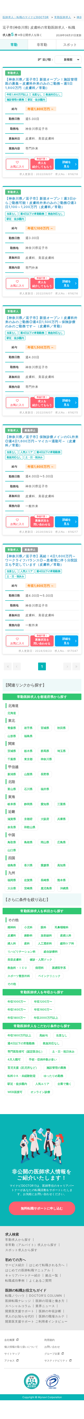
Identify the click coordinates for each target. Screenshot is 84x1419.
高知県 (61, 865)
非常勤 (42, 44)
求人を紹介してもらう (42, 164)
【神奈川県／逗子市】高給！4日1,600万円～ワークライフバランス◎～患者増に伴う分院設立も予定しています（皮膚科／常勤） (41, 560)
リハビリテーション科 (22, 951)
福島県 (28, 736)
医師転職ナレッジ (18, 1300)
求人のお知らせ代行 (19, 1316)
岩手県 (28, 728)
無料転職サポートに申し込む (42, 1208)
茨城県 (12, 751)
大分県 (12, 888)
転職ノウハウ (15, 1295)
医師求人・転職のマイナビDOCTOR (26, 17)
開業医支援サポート (19, 1311)
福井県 (45, 789)
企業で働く (65, 1083)
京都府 (28, 819)
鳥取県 (12, 842)
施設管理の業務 (56, 1067)
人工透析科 (45, 943)
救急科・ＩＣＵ (17, 967)
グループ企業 (52, 1353)
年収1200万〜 (43, 1001)
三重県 (61, 804)
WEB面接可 (15, 1092)
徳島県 (12, 865)
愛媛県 (45, 865)
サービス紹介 (15, 1265)
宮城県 (45, 728)
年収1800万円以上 (19, 1035)
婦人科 (12, 943)
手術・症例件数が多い (43, 1059)
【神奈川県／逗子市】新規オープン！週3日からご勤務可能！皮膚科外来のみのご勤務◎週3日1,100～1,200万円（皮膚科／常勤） (40, 202)
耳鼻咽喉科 (61, 927)
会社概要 (9, 1339)
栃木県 (28, 751)
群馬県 (45, 751)
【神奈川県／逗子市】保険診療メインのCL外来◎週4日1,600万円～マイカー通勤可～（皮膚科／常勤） (42, 441)
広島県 (61, 842)
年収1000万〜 (17, 1001)
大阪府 (45, 819)
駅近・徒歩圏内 (17, 1083)
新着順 (68, 59)
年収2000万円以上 (46, 1017)
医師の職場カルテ (52, 1316)
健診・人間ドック (41, 959)
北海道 (12, 713)
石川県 (28, 789)
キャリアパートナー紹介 (23, 1275)
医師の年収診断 (50, 1311)
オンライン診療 (40, 1092)
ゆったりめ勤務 (53, 1075)
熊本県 (61, 880)
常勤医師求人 (62, 17)
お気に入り (17, 166)
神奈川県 (46, 759)
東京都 (28, 759)
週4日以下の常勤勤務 (21, 1043)
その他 (12, 984)
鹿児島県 (46, 888)
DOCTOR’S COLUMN (45, 1295)
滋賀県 (12, 819)
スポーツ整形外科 (19, 976)
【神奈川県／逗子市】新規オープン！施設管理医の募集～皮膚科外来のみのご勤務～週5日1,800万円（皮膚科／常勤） (41, 83)
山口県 (12, 850)
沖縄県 (64, 888)
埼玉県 (61, 751)
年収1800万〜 (17, 1017)
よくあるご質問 (40, 1280)
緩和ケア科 (67, 943)
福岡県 (12, 880)
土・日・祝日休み (63, 1051)
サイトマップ (12, 1353)
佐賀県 (28, 880)
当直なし (61, 1035)
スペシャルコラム (18, 1305)
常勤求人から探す (18, 1239)
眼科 (43, 927)
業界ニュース (45, 1305)
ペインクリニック (49, 976)
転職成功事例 (15, 1280)
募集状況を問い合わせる (42, 522)
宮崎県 (28, 888)
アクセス (9, 1360)
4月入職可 (14, 1059)
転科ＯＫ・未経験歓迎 (22, 1075)
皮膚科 (12, 935)
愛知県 (45, 804)
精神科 (12, 927)
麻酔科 (28, 935)
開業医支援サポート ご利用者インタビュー (36, 1321)
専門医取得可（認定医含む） (26, 1051)
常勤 (14, 44)
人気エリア (42, 1083)
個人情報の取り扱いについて (21, 1346)
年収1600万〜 (43, 1009)
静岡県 (28, 804)
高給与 (43, 1035)
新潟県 (12, 774)
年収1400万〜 (17, 1009)
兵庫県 (61, 819)
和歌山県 (29, 827)
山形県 (12, 736)
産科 (27, 943)
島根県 (28, 842)
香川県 (28, 865)
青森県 (12, 728)
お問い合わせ (52, 1346)
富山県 (12, 789)
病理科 (39, 967)
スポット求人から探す (21, 1249)
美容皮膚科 (15, 959)
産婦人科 (65, 935)
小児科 (28, 927)
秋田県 (61, 728)
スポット (70, 44)
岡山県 (45, 842)
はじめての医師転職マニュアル (27, 1270)
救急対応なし (51, 1043)
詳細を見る (66, 164)
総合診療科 (51, 951)
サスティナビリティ (56, 1360)
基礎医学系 (59, 967)
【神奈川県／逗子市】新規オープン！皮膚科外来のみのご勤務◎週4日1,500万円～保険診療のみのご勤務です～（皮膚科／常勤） (41, 322)
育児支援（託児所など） (23, 1067)
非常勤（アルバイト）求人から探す (31, 1244)
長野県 (45, 774)
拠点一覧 (51, 1275)
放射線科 (46, 935)
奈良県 (12, 827)
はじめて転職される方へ (47, 1265)
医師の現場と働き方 (50, 1300)
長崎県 (45, 880)
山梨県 (28, 774)
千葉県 (12, 759)
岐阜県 (12, 804)
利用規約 (49, 1339)
